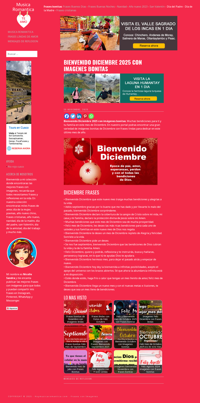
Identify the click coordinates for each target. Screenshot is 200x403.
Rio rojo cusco (16, 166)
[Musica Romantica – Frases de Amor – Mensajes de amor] (23, 27)
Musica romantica (20, 32)
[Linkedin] (79, 116)
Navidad (122, 6)
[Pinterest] (85, 116)
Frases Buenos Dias (74, 6)
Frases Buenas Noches (101, 6)
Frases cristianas (66, 10)
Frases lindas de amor (23, 36)
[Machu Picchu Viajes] (118, 49)
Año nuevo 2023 (138, 6)
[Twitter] (73, 116)
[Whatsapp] (91, 116)
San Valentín (157, 6)
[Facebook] (67, 116)
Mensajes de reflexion (23, 41)
